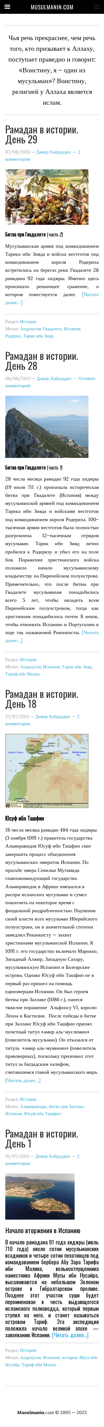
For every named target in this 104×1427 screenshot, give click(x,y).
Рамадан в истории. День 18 (41, 698)
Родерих (13, 336)
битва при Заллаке (66, 1106)
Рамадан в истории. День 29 (41, 134)
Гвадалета (52, 328)
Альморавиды (33, 1106)
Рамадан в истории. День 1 (41, 1138)
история (69, 1357)
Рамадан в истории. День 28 (41, 360)
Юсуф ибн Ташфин (42, 1113)
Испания (72, 328)
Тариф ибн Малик (22, 674)
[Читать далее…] (22, 1080)
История (28, 321)
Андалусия (30, 328)
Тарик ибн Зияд (38, 336)
